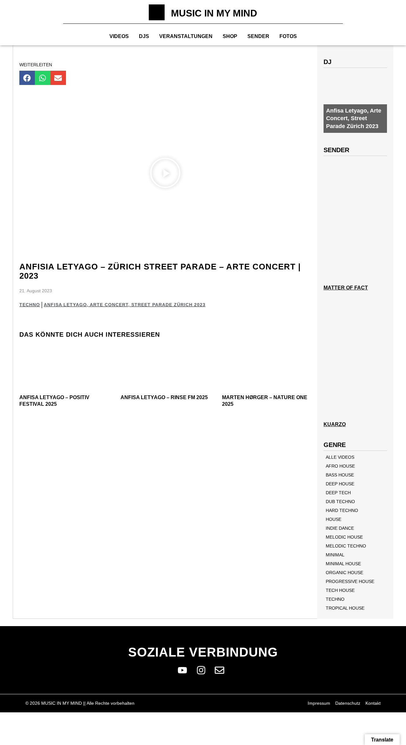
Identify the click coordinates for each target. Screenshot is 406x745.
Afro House (340, 466)
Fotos (288, 36)
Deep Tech (338, 492)
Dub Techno (340, 501)
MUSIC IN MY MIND (214, 13)
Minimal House (343, 563)
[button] (27, 78)
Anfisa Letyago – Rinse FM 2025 (164, 397)
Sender (258, 36)
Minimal (335, 554)
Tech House (340, 590)
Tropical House (345, 608)
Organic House (344, 572)
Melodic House (344, 537)
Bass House (340, 474)
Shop (230, 36)
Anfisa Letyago (65, 304)
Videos (119, 36)
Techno (29, 304)
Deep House (340, 483)
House (333, 519)
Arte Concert (109, 304)
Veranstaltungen (186, 36)
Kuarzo (335, 424)
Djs (144, 36)
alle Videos (340, 457)
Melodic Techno (346, 545)
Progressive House (350, 581)
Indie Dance (340, 528)
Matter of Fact (346, 287)
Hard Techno (342, 510)
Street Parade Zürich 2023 (168, 304)
